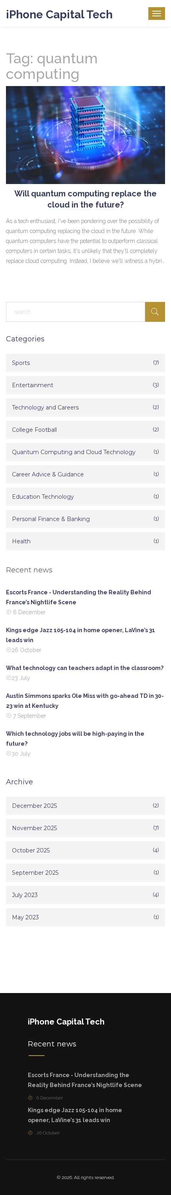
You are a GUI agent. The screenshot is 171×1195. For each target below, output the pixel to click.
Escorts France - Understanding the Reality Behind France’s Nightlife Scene (78, 597)
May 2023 (25, 917)
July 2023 (25, 895)
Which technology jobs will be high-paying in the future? (75, 739)
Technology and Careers (45, 407)
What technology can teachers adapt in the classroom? (84, 668)
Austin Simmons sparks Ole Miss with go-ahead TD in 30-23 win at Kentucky (85, 701)
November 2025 (34, 828)
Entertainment (32, 385)
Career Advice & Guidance (48, 474)
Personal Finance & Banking (51, 519)
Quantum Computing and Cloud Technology (74, 452)
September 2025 (35, 872)
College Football (34, 429)
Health (21, 541)
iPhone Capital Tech (59, 14)
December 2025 (34, 805)
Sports (21, 362)
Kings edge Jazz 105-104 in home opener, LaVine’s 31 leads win (80, 635)
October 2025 (31, 850)
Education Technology (43, 496)
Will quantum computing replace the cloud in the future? (85, 199)
